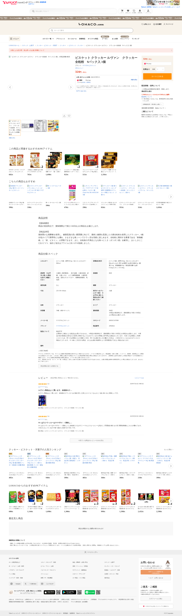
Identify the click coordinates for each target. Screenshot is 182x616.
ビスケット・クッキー (76, 45)
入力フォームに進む (155, 598)
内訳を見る (134, 79)
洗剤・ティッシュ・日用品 (80, 566)
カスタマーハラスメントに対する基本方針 (47, 599)
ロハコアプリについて (27, 593)
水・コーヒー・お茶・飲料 (16, 566)
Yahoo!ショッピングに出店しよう (163, 7)
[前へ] (10, 87)
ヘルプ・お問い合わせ (155, 578)
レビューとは (139, 378)
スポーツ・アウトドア (79, 574)
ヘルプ (177, 7)
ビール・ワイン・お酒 (47, 566)
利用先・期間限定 (86, 82)
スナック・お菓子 (28, 45)
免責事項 (72, 613)
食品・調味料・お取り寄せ (80, 562)
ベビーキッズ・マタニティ (48, 570)
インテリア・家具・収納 (16, 577)
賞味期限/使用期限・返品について (153, 108)
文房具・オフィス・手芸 (111, 574)
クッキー (63, 45)
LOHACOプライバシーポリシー (80, 599)
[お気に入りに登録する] (69, 116)
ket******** (41, 419)
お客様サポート (29, 599)
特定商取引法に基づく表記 (126, 599)
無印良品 (107, 577)
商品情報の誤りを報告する (49, 366)
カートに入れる (157, 76)
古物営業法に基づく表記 (32, 602)
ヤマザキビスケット (89, 65)
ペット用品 (12, 574)
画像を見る (12, 138)
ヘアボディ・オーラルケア (16, 570)
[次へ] (70, 87)
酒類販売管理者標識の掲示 (16, 602)
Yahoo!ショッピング (14, 613)
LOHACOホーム (14, 45)
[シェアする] (64, 116)
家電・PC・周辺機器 (46, 577)
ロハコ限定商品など (14, 562)
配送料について (147, 97)
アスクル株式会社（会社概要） (80, 602)
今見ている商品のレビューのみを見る (91, 440)
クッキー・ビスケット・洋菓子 (47, 45)
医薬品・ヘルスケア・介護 (112, 570)
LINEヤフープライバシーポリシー (31, 613)
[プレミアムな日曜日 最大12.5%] (91, 18)
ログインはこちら (81, 91)
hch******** (41, 387)
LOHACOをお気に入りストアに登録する (157, 606)
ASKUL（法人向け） (63, 602)
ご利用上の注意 (65, 599)
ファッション (44, 574)
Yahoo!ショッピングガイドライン (85, 613)
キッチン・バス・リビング (112, 566)
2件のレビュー (79, 68)
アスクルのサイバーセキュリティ (107, 599)
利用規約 (65, 613)
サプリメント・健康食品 (79, 570)
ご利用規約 (93, 599)
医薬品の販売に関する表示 (48, 602)
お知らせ (11, 599)
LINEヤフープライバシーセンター (52, 613)
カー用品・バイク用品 (79, 577)
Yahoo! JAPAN (146, 7)
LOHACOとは (19, 599)
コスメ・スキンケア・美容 (48, 562)
